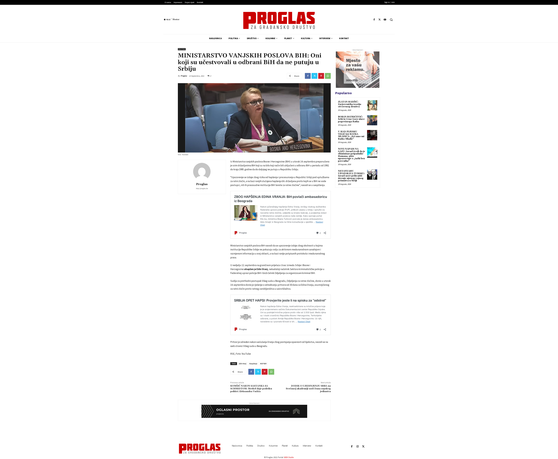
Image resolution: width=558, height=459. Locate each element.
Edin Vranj (242, 363)
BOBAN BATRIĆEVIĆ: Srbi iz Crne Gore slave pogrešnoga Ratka (351, 119)
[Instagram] (357, 447)
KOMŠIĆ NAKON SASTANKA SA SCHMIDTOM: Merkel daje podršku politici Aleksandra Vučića (251, 388)
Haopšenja (253, 363)
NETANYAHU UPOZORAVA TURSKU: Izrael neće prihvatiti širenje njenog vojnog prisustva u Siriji (351, 176)
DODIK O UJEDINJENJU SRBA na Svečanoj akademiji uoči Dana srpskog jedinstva (308, 388)
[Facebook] (374, 20)
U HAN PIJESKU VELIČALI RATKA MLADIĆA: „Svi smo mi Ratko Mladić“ (351, 135)
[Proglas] (278, 20)
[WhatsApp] (328, 76)
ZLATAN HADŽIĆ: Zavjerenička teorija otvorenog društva (349, 104)
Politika (181, 49)
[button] (391, 19)
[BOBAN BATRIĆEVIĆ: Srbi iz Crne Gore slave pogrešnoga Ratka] (372, 120)
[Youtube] (385, 20)
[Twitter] (380, 20)
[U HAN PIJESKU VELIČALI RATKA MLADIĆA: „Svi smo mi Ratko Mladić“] (372, 135)
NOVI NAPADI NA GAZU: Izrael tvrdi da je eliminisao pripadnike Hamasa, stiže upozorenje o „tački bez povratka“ (351, 155)
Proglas (184, 76)
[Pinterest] (321, 76)
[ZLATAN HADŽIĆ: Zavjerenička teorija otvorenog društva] (372, 105)
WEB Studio (289, 457)
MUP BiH (263, 363)
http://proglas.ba (202, 188)
